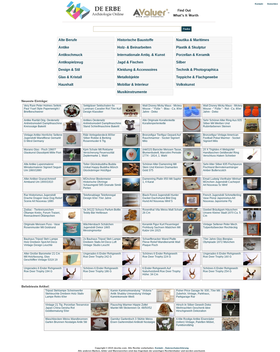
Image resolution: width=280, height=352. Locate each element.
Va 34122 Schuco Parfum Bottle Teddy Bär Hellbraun (102, 211)
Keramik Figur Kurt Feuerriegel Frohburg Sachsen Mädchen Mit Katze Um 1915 (161, 227)
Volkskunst (185, 84)
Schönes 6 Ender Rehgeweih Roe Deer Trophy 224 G (159, 255)
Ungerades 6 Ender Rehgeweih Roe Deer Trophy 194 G (43, 270)
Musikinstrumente (132, 92)
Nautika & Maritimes (192, 40)
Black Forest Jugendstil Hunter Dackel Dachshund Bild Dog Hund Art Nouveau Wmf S (160, 198)
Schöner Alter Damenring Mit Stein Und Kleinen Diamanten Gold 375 (160, 167)
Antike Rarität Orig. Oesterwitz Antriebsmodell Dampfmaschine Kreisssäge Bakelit (43, 123)
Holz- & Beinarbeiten (134, 47)
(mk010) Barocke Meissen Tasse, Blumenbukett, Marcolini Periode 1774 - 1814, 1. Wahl (162, 152)
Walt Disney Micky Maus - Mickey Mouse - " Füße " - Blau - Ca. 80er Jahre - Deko (162, 108)
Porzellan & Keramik (193, 55)
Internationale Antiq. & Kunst (141, 55)
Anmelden (272, 4)
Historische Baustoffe (135, 40)
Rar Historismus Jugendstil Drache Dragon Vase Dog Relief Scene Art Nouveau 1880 (43, 198)
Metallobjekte (128, 77)
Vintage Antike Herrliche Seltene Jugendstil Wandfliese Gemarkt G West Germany (43, 138)
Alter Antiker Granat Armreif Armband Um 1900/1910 (40, 180)
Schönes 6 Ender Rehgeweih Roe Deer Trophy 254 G (220, 270)
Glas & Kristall (70, 77)
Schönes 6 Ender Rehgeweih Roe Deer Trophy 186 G (100, 270)
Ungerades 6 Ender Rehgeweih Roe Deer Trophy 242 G (102, 255)
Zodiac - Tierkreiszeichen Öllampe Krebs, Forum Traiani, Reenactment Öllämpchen (42, 212)
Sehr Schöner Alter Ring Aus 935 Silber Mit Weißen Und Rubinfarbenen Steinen (222, 123)
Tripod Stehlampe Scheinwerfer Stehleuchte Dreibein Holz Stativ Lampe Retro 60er (64, 293)
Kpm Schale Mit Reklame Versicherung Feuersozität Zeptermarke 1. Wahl (98, 152)
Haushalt (65, 84)
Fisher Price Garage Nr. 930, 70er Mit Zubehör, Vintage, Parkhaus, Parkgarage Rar (198, 293)
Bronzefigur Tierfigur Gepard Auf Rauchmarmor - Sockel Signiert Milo (161, 138)
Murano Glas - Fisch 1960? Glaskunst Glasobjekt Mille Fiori (42, 151)
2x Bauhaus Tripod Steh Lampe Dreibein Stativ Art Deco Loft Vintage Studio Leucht (102, 242)
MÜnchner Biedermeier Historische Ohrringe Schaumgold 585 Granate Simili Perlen (102, 183)
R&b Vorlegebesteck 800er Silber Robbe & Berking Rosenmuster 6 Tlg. (99, 138)
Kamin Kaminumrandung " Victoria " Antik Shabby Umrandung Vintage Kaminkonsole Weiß (131, 293)
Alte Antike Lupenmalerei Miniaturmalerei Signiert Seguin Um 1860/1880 (42, 167)
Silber (181, 62)
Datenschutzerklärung (177, 348)
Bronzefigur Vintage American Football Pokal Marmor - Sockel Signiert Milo (221, 138)
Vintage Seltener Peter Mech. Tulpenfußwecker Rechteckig (220, 226)
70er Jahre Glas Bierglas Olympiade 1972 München (218, 240)
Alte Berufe (67, 40)
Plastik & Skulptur (191, 47)
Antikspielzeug (70, 62)
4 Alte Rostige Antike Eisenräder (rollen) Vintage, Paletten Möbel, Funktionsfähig (195, 322)
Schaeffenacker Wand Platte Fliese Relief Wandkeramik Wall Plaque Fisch (161, 242)
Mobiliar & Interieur (133, 84)
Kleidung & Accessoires (137, 69)
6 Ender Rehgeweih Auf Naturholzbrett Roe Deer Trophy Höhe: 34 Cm (161, 271)
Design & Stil (69, 69)
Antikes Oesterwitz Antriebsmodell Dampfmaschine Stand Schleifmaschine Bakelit (102, 123)
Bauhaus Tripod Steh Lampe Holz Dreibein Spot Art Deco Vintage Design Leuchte (41, 242)
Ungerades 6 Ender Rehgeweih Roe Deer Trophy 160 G (222, 255)
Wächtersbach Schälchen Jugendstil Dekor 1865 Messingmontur (98, 227)
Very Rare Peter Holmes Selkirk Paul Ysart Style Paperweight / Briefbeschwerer (42, 108)
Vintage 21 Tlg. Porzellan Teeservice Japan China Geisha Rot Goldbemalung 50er (67, 307)
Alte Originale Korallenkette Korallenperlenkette (158, 122)
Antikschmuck (70, 55)
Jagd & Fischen (130, 62)
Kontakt (259, 4)
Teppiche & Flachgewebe (197, 77)
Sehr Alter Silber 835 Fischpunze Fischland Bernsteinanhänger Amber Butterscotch (222, 167)
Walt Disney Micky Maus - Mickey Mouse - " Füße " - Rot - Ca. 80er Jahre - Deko (222, 108)
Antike (63, 47)
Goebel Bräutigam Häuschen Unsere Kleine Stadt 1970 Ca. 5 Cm (222, 212)
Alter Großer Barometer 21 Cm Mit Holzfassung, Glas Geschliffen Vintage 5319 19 (42, 256)
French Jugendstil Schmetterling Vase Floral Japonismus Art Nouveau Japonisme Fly (222, 198)
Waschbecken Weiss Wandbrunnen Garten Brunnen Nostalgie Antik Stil (66, 320)
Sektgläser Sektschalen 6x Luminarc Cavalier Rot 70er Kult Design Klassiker (102, 108)
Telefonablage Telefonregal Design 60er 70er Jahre (99, 196)
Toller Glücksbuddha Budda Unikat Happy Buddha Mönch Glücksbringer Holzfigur (100, 167)
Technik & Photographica (197, 69)
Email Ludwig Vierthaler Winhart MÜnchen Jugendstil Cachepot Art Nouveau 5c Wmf (222, 181)
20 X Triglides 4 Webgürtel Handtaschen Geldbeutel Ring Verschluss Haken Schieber (221, 152)
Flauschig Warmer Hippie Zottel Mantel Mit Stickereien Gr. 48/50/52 (131, 306)
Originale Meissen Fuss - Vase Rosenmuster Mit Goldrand (42, 226)
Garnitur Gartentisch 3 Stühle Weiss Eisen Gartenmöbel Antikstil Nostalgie (132, 320)
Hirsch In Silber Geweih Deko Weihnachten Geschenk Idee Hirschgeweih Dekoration (193, 307)
